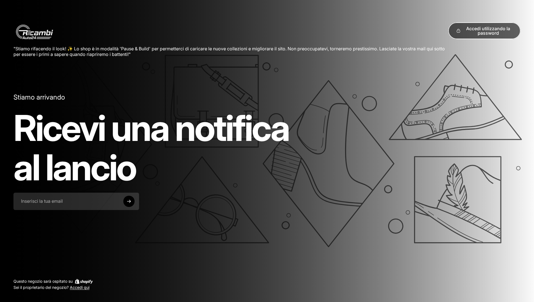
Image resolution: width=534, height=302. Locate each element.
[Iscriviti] (129, 201)
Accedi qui (79, 287)
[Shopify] (84, 281)
